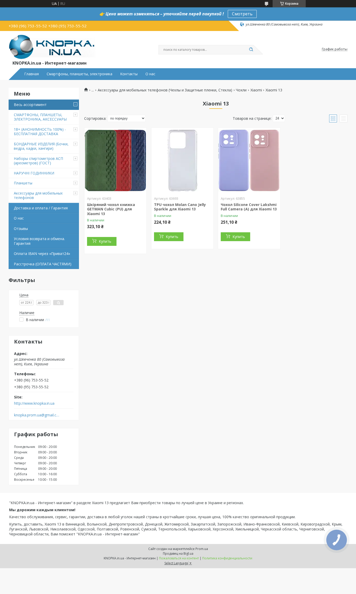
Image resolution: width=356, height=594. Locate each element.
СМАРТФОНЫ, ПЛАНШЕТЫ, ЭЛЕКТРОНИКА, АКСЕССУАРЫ (40, 117)
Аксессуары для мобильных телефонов (38, 195)
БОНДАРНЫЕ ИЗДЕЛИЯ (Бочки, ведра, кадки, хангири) (41, 146)
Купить (105, 241)
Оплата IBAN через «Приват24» (42, 253)
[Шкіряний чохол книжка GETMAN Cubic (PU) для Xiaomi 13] (115, 160)
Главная (31, 74)
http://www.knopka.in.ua (34, 403)
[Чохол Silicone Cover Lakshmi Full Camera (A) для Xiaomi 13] (249, 160)
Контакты (129, 74)
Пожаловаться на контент (179, 558)
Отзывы (21, 228)
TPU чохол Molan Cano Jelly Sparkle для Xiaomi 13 (180, 207)
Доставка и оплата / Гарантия (41, 207)
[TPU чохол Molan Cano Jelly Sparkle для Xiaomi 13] (182, 160)
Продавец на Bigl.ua (178, 553)
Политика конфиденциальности (227, 558)
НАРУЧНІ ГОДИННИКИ (34, 173)
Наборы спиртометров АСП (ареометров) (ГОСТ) (38, 161)
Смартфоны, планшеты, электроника (79, 74)
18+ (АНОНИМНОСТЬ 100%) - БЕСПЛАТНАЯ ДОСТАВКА (40, 131)
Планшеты (23, 182)
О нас (150, 74)
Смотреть (242, 14)
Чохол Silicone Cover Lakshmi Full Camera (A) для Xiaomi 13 (249, 207)
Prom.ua (201, 549)
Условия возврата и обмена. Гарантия (39, 241)
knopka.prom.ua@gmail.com (37, 415)
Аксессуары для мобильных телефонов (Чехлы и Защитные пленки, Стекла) (165, 90)
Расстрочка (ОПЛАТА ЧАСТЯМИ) (42, 263)
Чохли (241, 90)
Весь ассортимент (30, 104)
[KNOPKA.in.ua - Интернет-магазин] (52, 47)
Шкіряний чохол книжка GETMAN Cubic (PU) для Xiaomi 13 (111, 209)
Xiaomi (256, 90)
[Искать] (251, 49)
